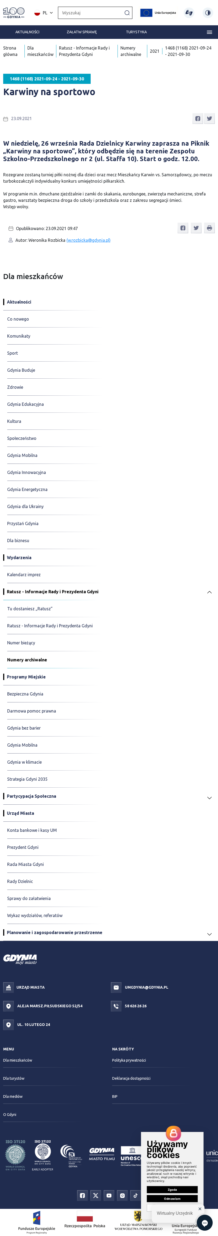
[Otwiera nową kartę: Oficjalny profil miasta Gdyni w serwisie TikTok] (135, 1195)
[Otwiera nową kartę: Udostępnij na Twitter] (209, 118)
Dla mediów (13, 1096)
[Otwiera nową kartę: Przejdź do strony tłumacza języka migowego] (189, 12)
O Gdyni (9, 1114)
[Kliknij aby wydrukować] (209, 228)
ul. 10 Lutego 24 (33, 1024)
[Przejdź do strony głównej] (13, 12)
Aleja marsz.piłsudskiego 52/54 (49, 1006)
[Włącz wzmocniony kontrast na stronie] (208, 12)
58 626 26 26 (135, 1006)
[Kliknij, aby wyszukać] (127, 12)
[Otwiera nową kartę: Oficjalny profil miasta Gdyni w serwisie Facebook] (82, 1195)
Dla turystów (13, 1078)
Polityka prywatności (129, 1060)
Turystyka (136, 32)
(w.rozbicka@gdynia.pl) (88, 240)
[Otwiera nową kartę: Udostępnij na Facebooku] (197, 118)
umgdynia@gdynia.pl (146, 987)
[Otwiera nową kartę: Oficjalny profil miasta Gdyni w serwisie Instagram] (122, 1195)
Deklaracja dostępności (131, 1078)
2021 (155, 51)
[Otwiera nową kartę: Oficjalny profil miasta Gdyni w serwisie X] (95, 1195)
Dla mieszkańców (17, 1060)
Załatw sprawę (82, 32)
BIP (115, 1096)
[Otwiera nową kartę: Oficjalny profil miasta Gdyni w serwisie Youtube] (109, 1195)
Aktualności (27, 32)
